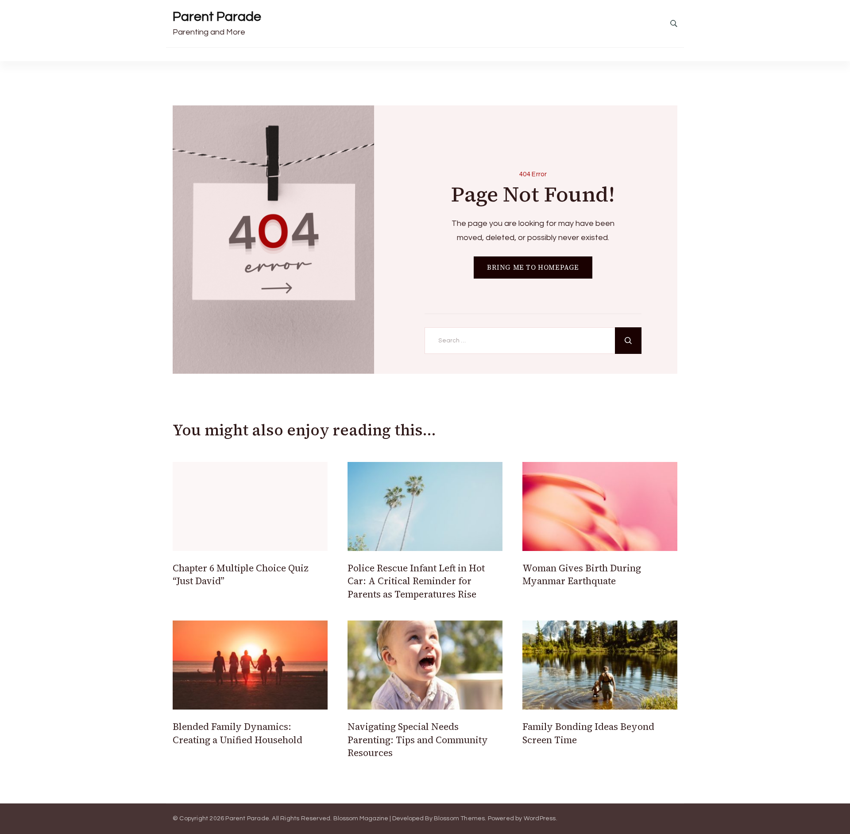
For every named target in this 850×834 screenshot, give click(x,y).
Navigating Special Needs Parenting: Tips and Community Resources (418, 739)
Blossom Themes (459, 818)
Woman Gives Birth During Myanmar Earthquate (581, 574)
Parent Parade (217, 16)
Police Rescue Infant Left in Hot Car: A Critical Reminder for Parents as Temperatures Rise (416, 581)
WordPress (540, 818)
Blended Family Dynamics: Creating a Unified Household (237, 733)
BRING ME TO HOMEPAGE (533, 267)
